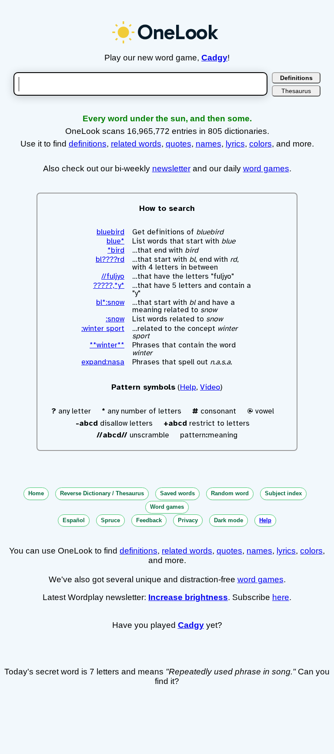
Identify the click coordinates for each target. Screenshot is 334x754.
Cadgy (214, 57)
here (280, 597)
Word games (167, 507)
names (208, 143)
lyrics (235, 143)
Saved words (177, 493)
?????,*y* (108, 285)
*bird (115, 250)
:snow (115, 319)
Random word (230, 493)
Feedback (149, 520)
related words (136, 143)
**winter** (107, 345)
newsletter (171, 168)
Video (210, 387)
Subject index (283, 493)
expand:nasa (102, 362)
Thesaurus (296, 90)
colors (260, 143)
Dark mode (228, 520)
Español (74, 520)
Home (36, 493)
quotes (178, 143)
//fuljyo (112, 276)
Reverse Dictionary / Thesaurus (102, 493)
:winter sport (102, 328)
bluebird (110, 232)
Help (188, 387)
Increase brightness (188, 597)
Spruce (110, 520)
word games (266, 168)
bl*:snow (110, 302)
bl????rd (110, 259)
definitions (88, 143)
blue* (115, 241)
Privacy (188, 520)
